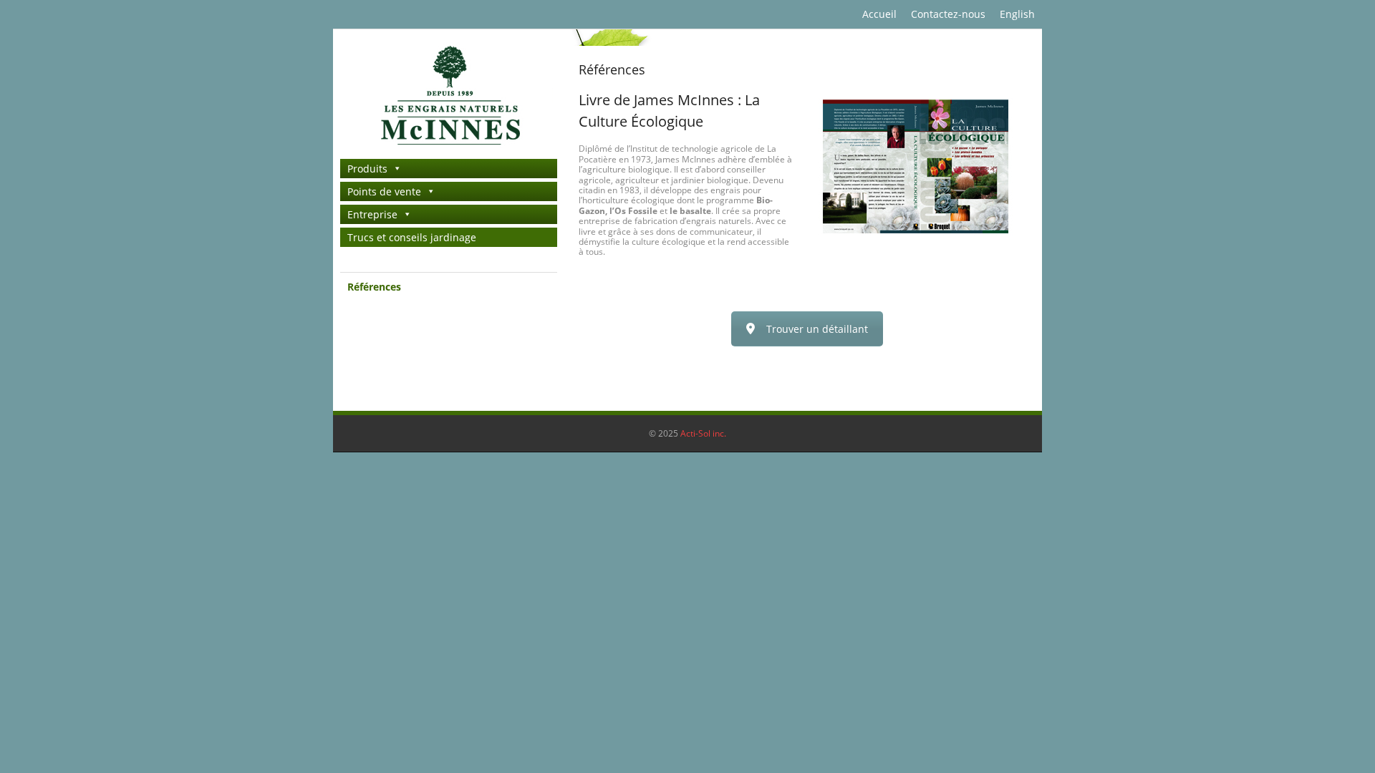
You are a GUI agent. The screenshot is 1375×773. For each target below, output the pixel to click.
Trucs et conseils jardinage (411, 237)
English (1017, 14)
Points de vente (384, 191)
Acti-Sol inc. (703, 433)
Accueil (879, 14)
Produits (367, 168)
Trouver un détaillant (817, 329)
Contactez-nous (948, 14)
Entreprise (372, 214)
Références (374, 286)
